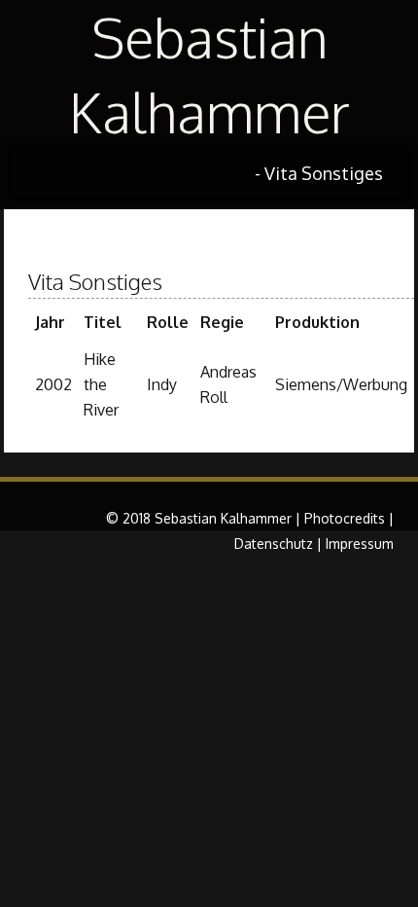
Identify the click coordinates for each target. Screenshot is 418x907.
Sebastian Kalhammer (209, 74)
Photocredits (344, 518)
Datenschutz (273, 543)
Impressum (360, 543)
